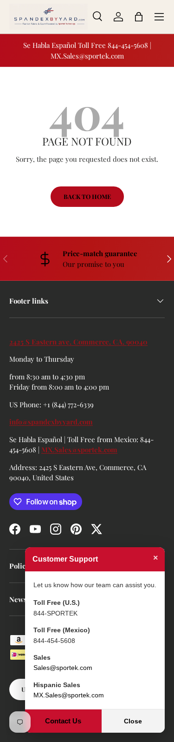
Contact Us (63, 721)
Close (133, 721)
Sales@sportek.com (62, 667)
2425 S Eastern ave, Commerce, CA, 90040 (78, 341)
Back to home (87, 196)
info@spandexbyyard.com (51, 421)
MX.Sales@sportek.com (79, 449)
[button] (139, 17)
